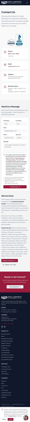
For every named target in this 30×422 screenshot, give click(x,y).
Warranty (3, 397)
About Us (3, 381)
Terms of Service (19, 158)
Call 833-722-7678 (10, 264)
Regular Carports (6, 343)
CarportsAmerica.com (7, 406)
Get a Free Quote (14, 287)
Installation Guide (6, 392)
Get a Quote (4, 390)
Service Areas (5, 373)
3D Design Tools (5, 367)
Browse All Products (6, 359)
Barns (2, 336)
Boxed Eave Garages (7, 341)
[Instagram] (2, 327)
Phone (5, 134)
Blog (2, 383)
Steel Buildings (5, 350)
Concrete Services (6, 369)
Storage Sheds (5, 352)
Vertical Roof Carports (7, 355)
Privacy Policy (12, 159)
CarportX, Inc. (5, 317)
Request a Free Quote (8, 260)
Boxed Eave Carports (7, 338)
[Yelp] (5, 327)
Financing (4, 371)
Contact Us (4, 385)
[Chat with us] (25, 417)
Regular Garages (5, 345)
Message (5, 141)
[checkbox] (4, 154)
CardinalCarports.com (18, 404)
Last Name (18, 120)
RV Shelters (4, 348)
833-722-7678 (13, 54)
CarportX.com (5, 404)
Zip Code (18, 134)
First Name (6, 120)
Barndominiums (5, 334)
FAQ (2, 388)
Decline (4, 419)
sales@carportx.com (14, 66)
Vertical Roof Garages (7, 357)
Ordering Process (6, 395)
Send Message (14, 187)
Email (4, 127)
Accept (10, 419)
